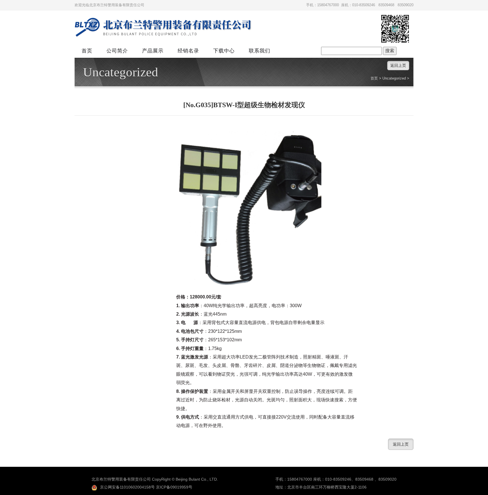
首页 (87, 51)
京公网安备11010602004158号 (127, 487)
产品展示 (153, 51)
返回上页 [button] (398, 65)
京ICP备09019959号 (174, 487)
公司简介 (117, 51)
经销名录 (188, 51)
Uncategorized (120, 72)
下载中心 (224, 51)
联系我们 (259, 51)
